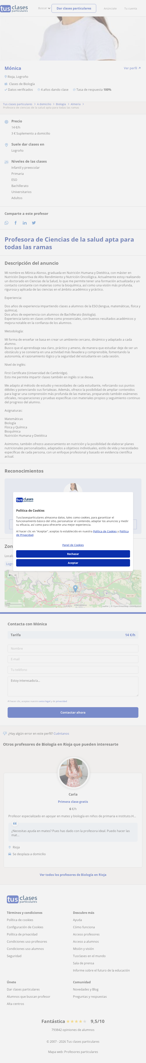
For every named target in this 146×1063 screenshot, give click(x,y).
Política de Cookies (105, 531)
